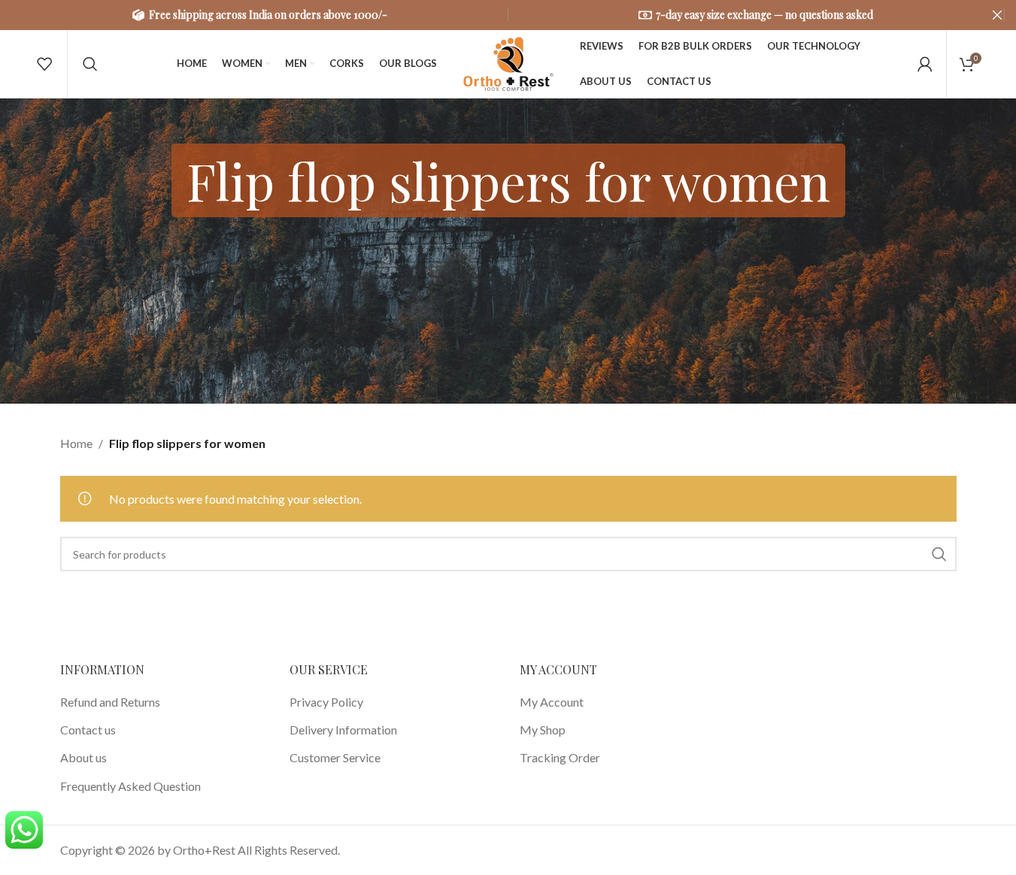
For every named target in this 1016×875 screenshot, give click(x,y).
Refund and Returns (110, 702)
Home (76, 443)
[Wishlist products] (44, 64)
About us (83, 757)
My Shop (543, 729)
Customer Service (335, 757)
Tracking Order (560, 757)
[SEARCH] (939, 554)
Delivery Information (343, 729)
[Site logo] (508, 62)
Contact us (88, 729)
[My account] (925, 64)
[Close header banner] (997, 15)
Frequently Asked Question (130, 786)
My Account (552, 702)
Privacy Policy (326, 702)
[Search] (90, 64)
